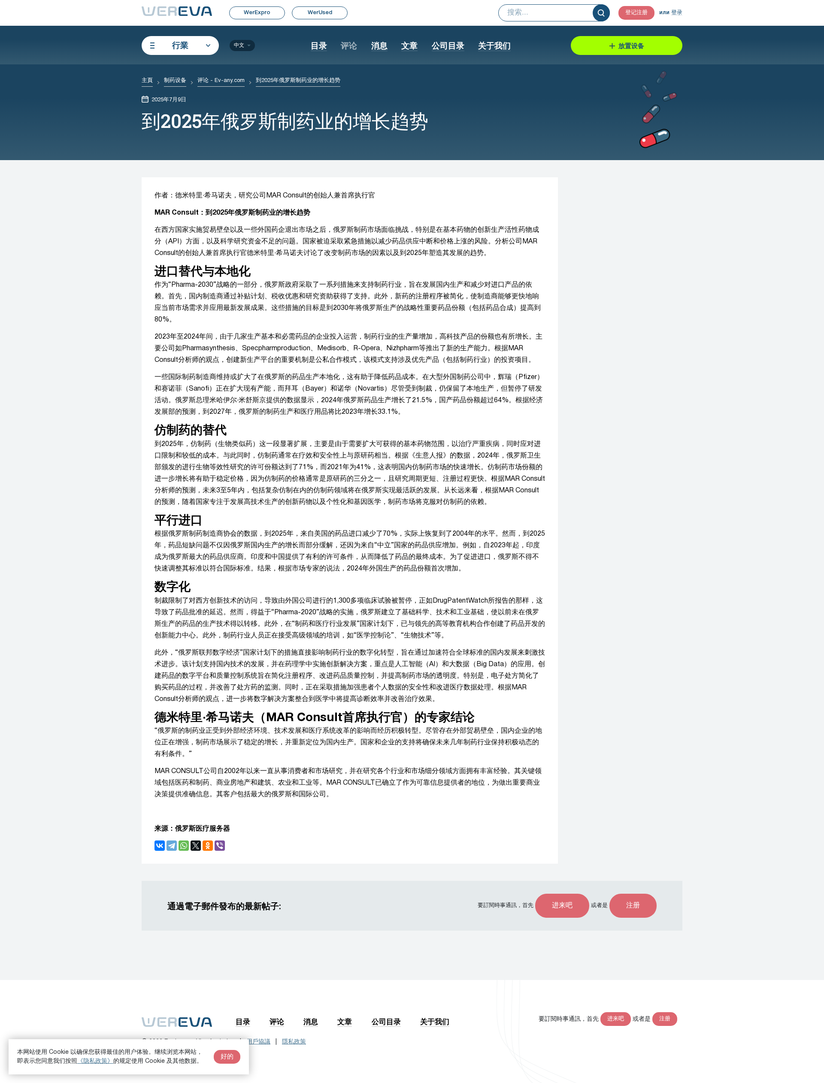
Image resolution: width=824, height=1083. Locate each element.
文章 (409, 45)
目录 (319, 45)
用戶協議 (258, 1042)
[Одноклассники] (208, 845)
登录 (676, 12)
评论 (349, 45)
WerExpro (257, 12)
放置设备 (631, 45)
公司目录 (448, 45)
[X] (196, 845)
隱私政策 (294, 1042)
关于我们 (494, 45)
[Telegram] (172, 845)
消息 (379, 45)
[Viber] (220, 845)
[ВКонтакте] (159, 845)
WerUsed (320, 12)
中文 (239, 45)
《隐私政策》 (95, 1061)
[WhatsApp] (184, 845)
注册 (633, 906)
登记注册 (636, 12)
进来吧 (562, 906)
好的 (227, 1057)
